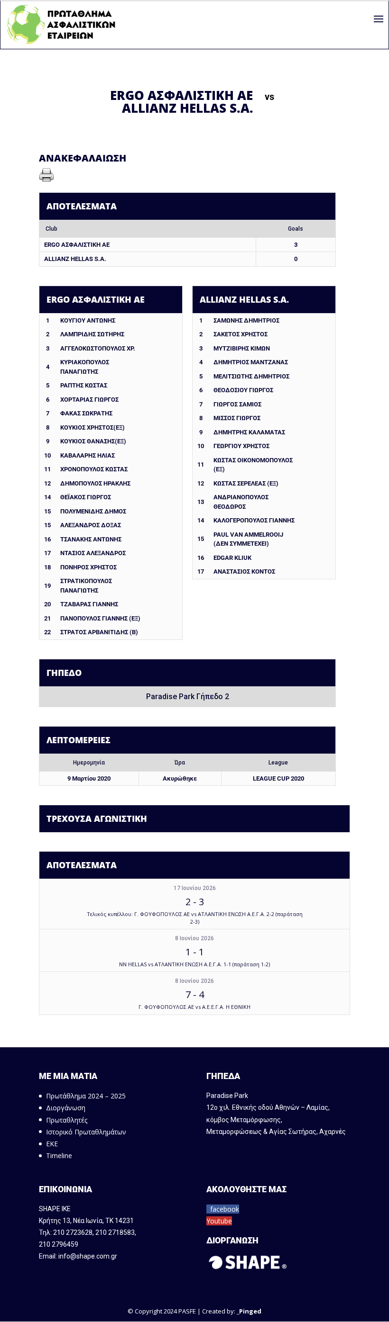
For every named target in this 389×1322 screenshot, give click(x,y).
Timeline (59, 1155)
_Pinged (249, 1311)
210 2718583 (115, 1232)
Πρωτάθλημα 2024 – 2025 (86, 1095)
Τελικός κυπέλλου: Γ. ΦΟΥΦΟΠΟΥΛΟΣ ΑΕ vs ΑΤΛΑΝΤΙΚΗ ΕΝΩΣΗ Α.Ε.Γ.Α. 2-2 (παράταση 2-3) (195, 917)
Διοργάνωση (65, 1107)
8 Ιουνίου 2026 (194, 938)
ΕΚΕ (52, 1143)
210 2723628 (73, 1232)
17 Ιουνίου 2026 (195, 888)
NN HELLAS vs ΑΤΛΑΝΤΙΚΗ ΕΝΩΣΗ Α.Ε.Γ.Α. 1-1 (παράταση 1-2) (194, 964)
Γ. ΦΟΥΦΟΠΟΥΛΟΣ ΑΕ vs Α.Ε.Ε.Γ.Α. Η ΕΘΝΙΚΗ (194, 1006)
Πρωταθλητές (66, 1119)
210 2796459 (58, 1244)
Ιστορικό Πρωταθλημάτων (86, 1131)
